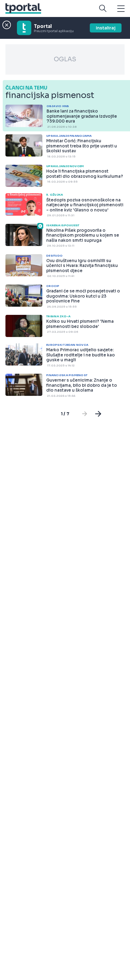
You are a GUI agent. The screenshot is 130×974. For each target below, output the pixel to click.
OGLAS (65, 59)
